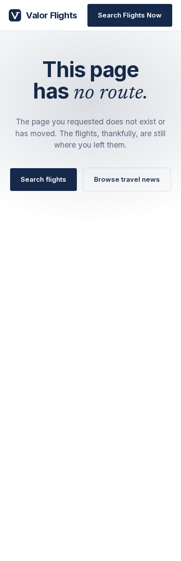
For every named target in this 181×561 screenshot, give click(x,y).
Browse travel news (127, 179)
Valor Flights (51, 15)
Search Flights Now (130, 15)
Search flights (43, 179)
